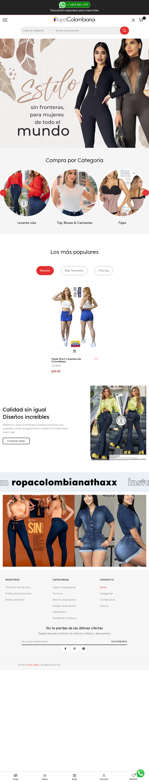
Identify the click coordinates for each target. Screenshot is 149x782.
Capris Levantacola (64, 587)
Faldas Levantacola (64, 605)
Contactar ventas (16, 440)
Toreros (58, 593)
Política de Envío (15, 599)
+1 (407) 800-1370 (77, 5)
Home (103, 587)
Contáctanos (107, 599)
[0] (141, 20)
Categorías (106, 593)
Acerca (104, 605)
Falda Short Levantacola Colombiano (66, 360)
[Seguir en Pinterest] (83, 648)
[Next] (146, 193)
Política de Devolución (18, 593)
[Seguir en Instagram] (74, 648)
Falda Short (59, 611)
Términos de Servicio (17, 587)
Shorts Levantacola (64, 599)
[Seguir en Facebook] (65, 648)
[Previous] (3, 193)
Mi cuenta (133, 20)
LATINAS (56, 365)
